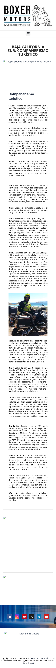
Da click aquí (28, 663)
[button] (28, 33)
